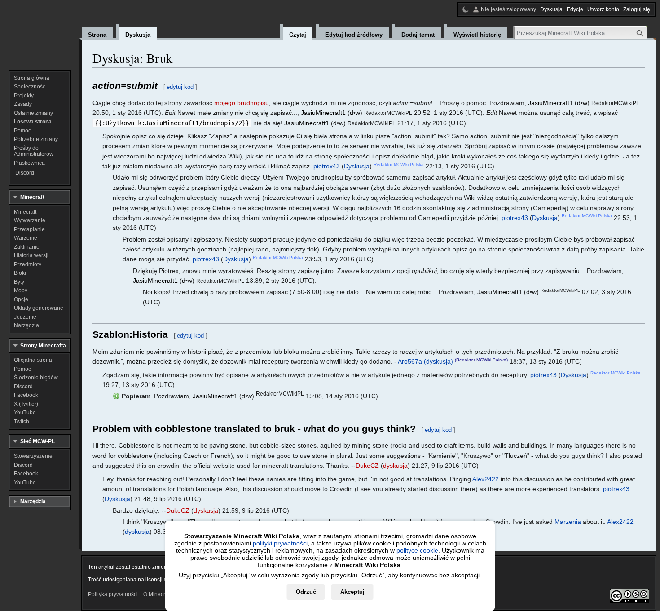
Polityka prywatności (113, 594)
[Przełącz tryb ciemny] (465, 9)
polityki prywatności (280, 543)
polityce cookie (417, 550)
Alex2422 (485, 479)
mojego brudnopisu (241, 102)
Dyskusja (357, 166)
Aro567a (410, 361)
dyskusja (395, 465)
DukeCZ (367, 465)
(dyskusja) (438, 361)
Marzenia (567, 521)
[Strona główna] (39, 31)
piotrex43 (326, 166)
